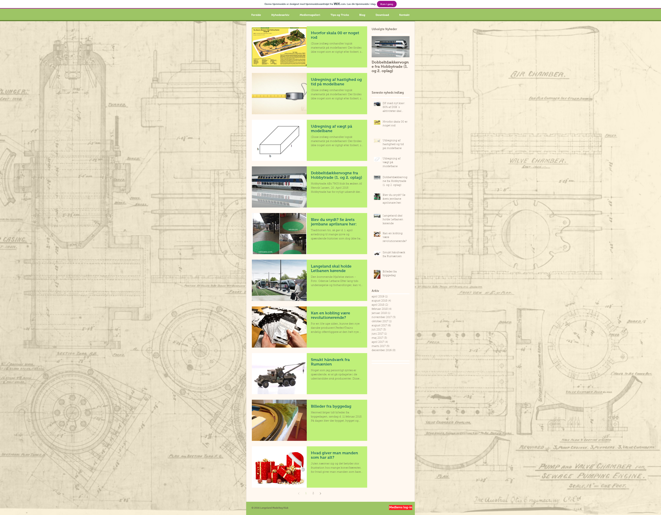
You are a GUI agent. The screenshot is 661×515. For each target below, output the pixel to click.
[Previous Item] (377, 46)
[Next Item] (404, 46)
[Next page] (320, 493)
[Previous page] (299, 493)
